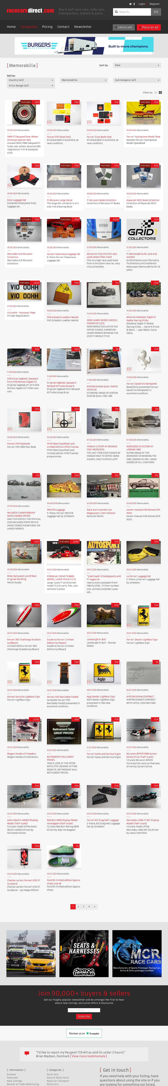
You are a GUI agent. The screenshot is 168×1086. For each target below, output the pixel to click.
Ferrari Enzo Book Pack (99, 137)
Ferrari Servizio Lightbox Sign (23, 696)
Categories (29, 27)
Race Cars (52, 1074)
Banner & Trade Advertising (23, 1084)
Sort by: (103, 65)
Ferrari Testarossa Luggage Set (63, 254)
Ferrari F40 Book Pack (59, 137)
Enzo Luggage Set (16, 200)
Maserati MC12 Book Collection (142, 200)
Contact (63, 27)
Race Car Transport (58, 1080)
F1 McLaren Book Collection (101, 200)
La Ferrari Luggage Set (138, 576)
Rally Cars (53, 1084)
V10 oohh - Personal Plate (21, 312)
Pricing (47, 27)
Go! (156, 12)
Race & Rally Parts (58, 1077)
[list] (155, 92)
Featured (12, 1077)
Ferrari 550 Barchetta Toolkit (62, 697)
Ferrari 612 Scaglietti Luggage (103, 820)
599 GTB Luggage (56, 509)
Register (155, 3)
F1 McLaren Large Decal (59, 200)
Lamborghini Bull (96, 639)
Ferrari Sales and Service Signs (104, 754)
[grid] (160, 92)
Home (11, 27)
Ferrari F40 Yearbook (18, 443)
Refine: (11, 75)
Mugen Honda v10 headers (21, 753)
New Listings (14, 1080)
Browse (11, 1074)
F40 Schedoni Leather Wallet (62, 317)
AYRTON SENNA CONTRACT (140, 696)
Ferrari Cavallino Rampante (141, 383)
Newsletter (83, 27)
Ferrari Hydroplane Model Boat (143, 136)
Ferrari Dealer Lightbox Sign (142, 639)
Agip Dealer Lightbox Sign (101, 696)
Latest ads (124, 27)
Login (142, 3)
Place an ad (149, 27)
